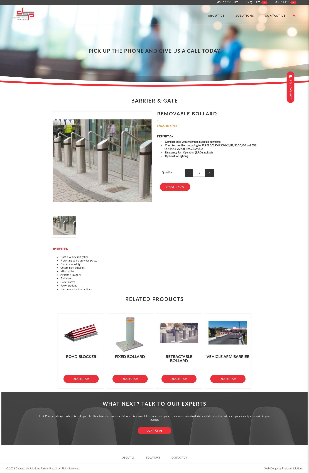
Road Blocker (81, 356)
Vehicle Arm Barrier (228, 356)
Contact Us (154, 430)
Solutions (153, 457)
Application (60, 249)
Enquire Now (175, 186)
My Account (227, 2)
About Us (128, 457)
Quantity (167, 172)
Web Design (271, 468)
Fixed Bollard (130, 356)
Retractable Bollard (179, 358)
